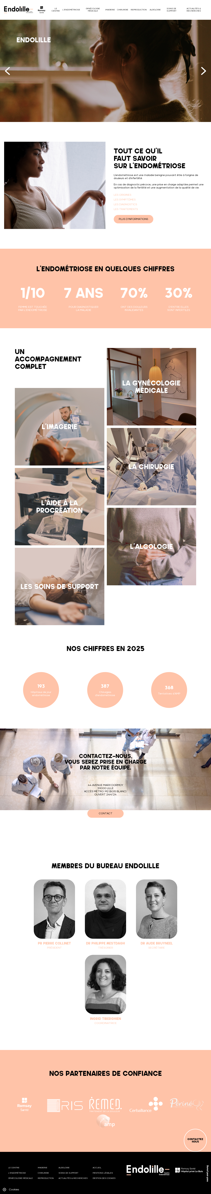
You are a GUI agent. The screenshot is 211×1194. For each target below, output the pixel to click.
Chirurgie (122, 10)
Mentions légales (103, 1173)
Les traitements (126, 209)
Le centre (56, 10)
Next (203, 71)
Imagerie (110, 10)
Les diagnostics (125, 204)
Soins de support (171, 10)
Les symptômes (125, 199)
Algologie (155, 10)
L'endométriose (71, 10)
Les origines (122, 195)
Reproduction (139, 10)
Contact (105, 813)
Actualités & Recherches (194, 10)
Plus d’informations (133, 219)
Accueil (97, 1168)
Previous (7, 71)
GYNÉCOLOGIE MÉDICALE (93, 10)
